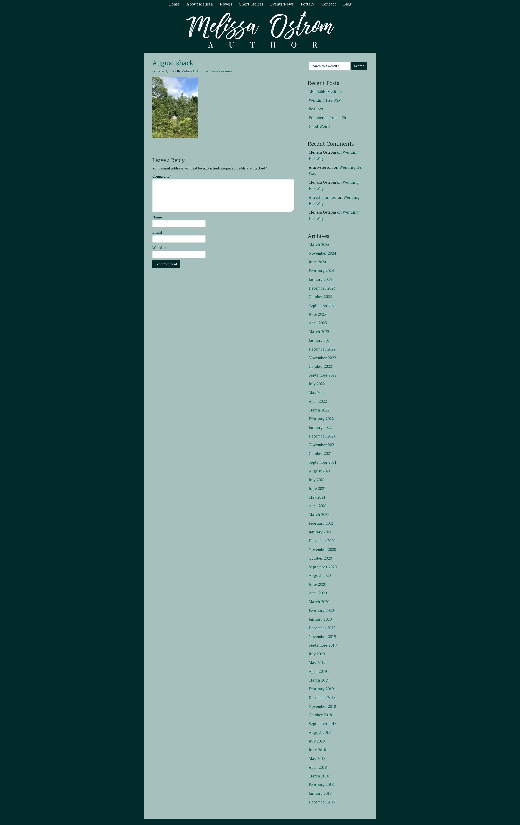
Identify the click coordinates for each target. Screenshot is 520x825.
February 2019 (321, 688)
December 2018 (322, 697)
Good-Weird (319, 126)
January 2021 (320, 531)
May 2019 (317, 662)
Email (157, 232)
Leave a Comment (223, 71)
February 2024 (321, 270)
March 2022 (319, 409)
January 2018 (320, 793)
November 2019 (322, 636)
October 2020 (320, 558)
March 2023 (319, 331)
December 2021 (322, 436)
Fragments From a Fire (329, 117)
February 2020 (321, 610)
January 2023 (320, 340)
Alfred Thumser (323, 197)
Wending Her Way (325, 100)
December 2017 (322, 801)
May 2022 (317, 392)
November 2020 (322, 549)
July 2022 (317, 383)
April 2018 (318, 767)
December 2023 (322, 288)
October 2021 (320, 453)
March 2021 (319, 514)
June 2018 (317, 749)
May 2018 (317, 758)
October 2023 (320, 296)
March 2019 (319, 680)
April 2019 (318, 671)
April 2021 (318, 505)
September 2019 (323, 645)
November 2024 (322, 253)
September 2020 (323, 566)
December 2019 (322, 627)
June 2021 (317, 488)
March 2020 (319, 601)
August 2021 (320, 470)
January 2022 (320, 427)
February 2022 (321, 418)
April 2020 (318, 592)
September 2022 (323, 375)
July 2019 (317, 653)
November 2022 (322, 357)
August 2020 (320, 575)
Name (157, 217)
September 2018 (323, 723)
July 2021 (317, 479)
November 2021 (322, 444)
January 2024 (320, 279)
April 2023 (318, 322)
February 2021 (321, 523)
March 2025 (319, 244)
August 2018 (320, 732)
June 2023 (317, 314)
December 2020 (322, 540)
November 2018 (322, 706)
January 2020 (320, 619)
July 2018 (317, 741)
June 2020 (317, 584)
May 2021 (317, 497)
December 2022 (322, 349)
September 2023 (323, 305)
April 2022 (318, 401)
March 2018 (319, 775)
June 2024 (317, 261)
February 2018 (321, 784)
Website (159, 247)
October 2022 (320, 366)
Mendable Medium (325, 91)
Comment (161, 176)
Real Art (316, 108)
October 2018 (320, 714)
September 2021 (323, 462)
